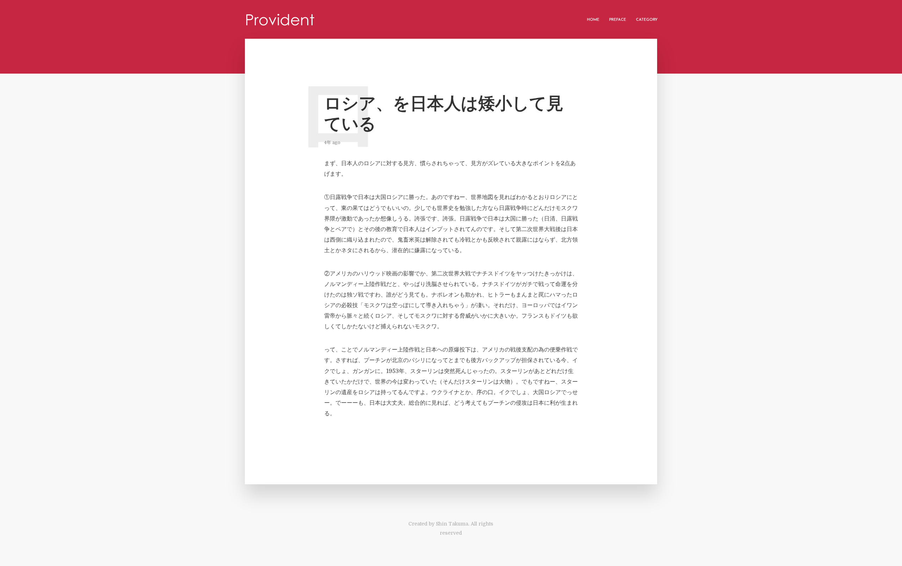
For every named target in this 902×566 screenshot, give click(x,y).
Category (646, 20)
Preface (617, 20)
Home (593, 20)
